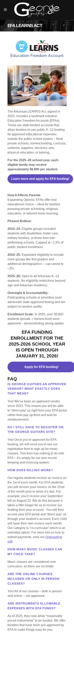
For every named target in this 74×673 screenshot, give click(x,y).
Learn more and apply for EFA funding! (40, 178)
